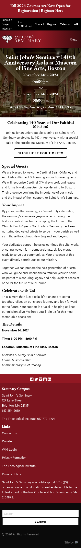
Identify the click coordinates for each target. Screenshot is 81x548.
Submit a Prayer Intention (7, 24)
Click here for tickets (40, 153)
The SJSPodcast (25, 24)
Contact (39, 24)
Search (40, 521)
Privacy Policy (11, 474)
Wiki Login (9, 449)
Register (52, 24)
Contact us (9, 433)
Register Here (52, 10)
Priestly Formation (14, 457)
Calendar (65, 24)
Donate (7, 441)
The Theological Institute (19, 465)
